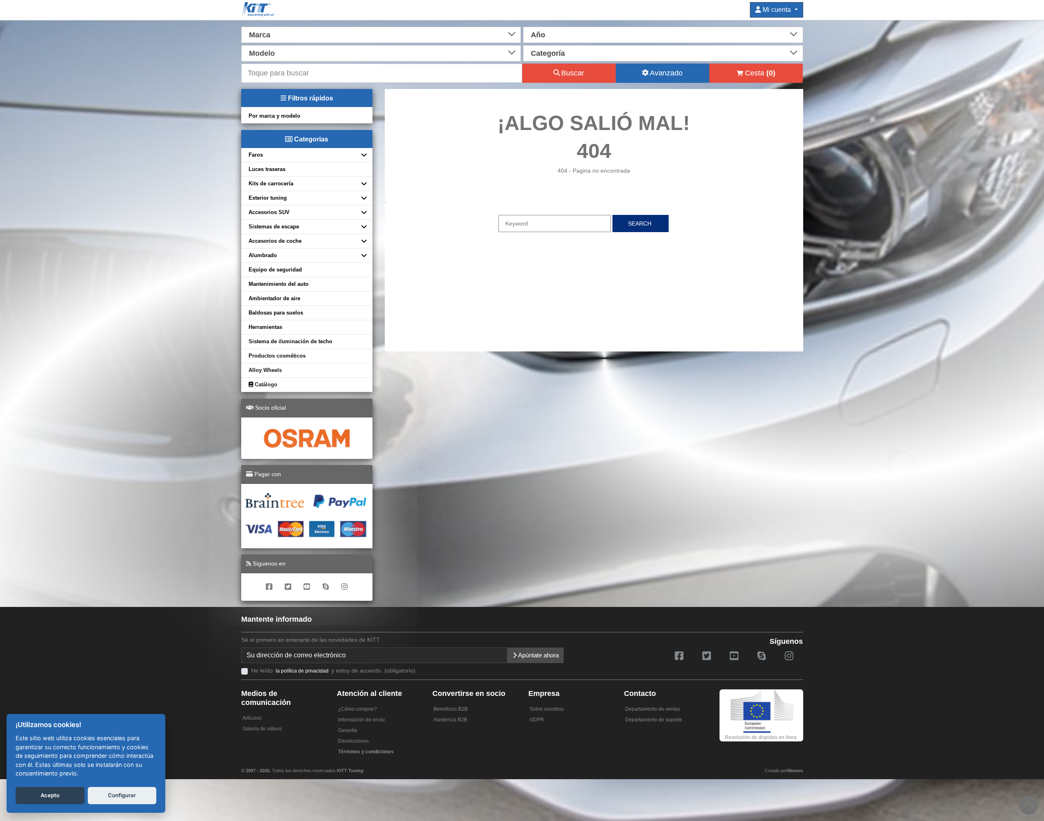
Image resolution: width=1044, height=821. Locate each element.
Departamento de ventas (652, 709)
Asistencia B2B (450, 720)
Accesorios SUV (269, 212)
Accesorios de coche (275, 241)
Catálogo (265, 384)
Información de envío (361, 720)
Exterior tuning (268, 198)
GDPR (537, 720)
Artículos (252, 718)
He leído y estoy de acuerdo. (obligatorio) (333, 670)
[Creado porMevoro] (365, 767)
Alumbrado (263, 255)
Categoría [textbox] (548, 53)
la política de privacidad (302, 671)
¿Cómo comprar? (357, 709)
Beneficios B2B (451, 709)
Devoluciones (353, 741)
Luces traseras (267, 169)
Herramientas (265, 327)
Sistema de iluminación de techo (290, 341)
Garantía (347, 730)
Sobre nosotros (547, 709)
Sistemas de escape (274, 226)
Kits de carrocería (271, 183)
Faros (256, 155)
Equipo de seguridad (275, 270)
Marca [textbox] (259, 35)
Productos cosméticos (277, 356)
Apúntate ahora (538, 655)
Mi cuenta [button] (777, 9)
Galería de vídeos (262, 729)
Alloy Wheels (265, 370)
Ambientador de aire (274, 298)
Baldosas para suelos (276, 313)
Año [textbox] (538, 35)
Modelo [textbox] (262, 53)
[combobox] (381, 34)
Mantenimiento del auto (278, 284)
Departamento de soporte (653, 720)
